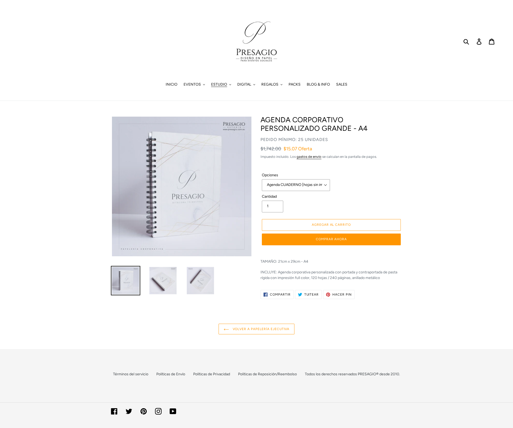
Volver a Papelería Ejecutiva (261, 329)
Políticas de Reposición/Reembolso (267, 374)
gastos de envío (309, 157)
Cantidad (269, 196)
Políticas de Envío (170, 374)
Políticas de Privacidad (211, 374)
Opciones (270, 175)
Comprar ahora (331, 239)
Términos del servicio (130, 374)
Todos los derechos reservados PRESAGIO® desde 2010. (352, 374)
